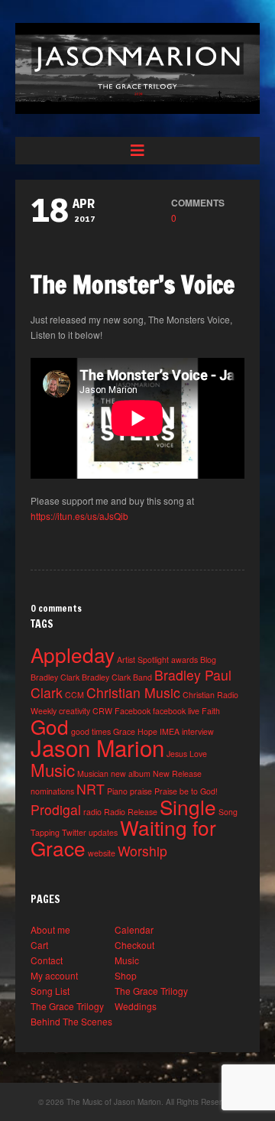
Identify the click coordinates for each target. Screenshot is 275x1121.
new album (130, 773)
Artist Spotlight (143, 659)
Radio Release (130, 811)
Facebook (132, 710)
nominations (52, 791)
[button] (137, 150)
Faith (211, 710)
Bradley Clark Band (117, 677)
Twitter (74, 832)
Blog (208, 659)
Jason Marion (97, 747)
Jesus (177, 753)
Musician (92, 773)
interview (198, 731)
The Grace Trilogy (151, 990)
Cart (39, 944)
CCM (74, 694)
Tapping (45, 832)
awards (184, 659)
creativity (74, 710)
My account (54, 975)
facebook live (176, 710)
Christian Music (133, 692)
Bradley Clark (55, 677)
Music (53, 769)
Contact (47, 960)
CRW (102, 710)
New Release (177, 773)
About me (50, 929)
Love (198, 753)
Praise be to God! (186, 791)
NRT (90, 788)
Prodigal (56, 809)
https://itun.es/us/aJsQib (79, 515)
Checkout (134, 944)
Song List (50, 990)
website (101, 853)
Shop (126, 975)
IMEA (170, 731)
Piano (117, 791)
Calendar (134, 929)
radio (92, 811)
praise (141, 791)
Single (188, 806)
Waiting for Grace (123, 837)
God (50, 726)
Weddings (136, 1005)
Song (228, 811)
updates (103, 832)
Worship (142, 850)
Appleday (73, 654)
